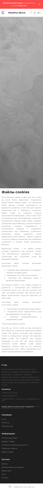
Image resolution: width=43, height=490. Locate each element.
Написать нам (7, 426)
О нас (4, 419)
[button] (3, 12)
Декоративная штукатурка (12, 467)
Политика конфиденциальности (15, 445)
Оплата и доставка (9, 438)
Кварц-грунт (7, 471)
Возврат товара (8, 441)
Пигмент (5, 478)
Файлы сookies (8, 452)
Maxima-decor (17, 12)
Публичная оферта (9, 448)
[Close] (39, 4)
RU (38, 13)
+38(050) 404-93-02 (24, 487)
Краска (4, 464)
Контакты (5, 423)
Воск (4, 474)
